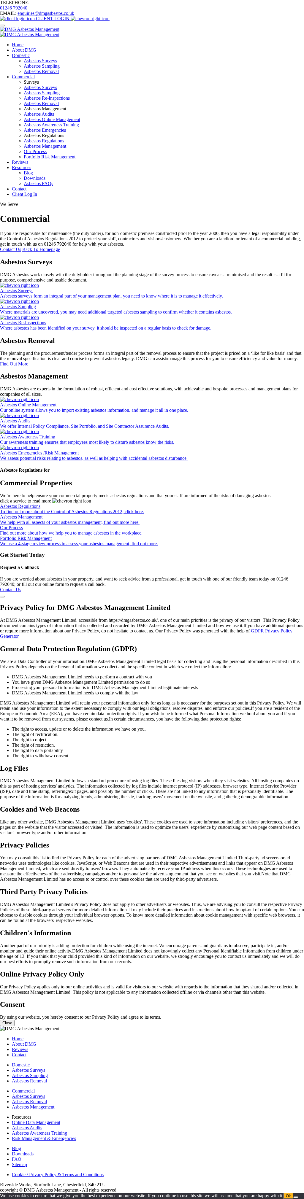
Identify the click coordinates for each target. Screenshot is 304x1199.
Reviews (20, 162)
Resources (21, 167)
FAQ (16, 1159)
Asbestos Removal (41, 71)
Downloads (34, 178)
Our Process (35, 151)
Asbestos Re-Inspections (47, 98)
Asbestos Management (45, 146)
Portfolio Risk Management (49, 156)
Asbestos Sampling (42, 66)
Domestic (21, 55)
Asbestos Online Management (52, 119)
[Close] (2, 596)
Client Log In (24, 194)
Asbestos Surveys (40, 60)
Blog (28, 172)
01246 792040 (13, 7)
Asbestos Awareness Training (51, 124)
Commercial (23, 76)
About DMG (24, 50)
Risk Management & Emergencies (44, 1138)
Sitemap (19, 1164)
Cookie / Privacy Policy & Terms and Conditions (58, 1174)
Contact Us (10, 249)
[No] (295, 1197)
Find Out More (14, 363)
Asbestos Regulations (44, 140)
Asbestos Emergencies (45, 130)
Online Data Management (36, 1122)
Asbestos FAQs (38, 183)
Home (17, 44)
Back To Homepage (41, 249)
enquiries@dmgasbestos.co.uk (46, 13)
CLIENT (52, 18)
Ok (288, 1196)
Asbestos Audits (39, 114)
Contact (19, 188)
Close (7, 1023)
